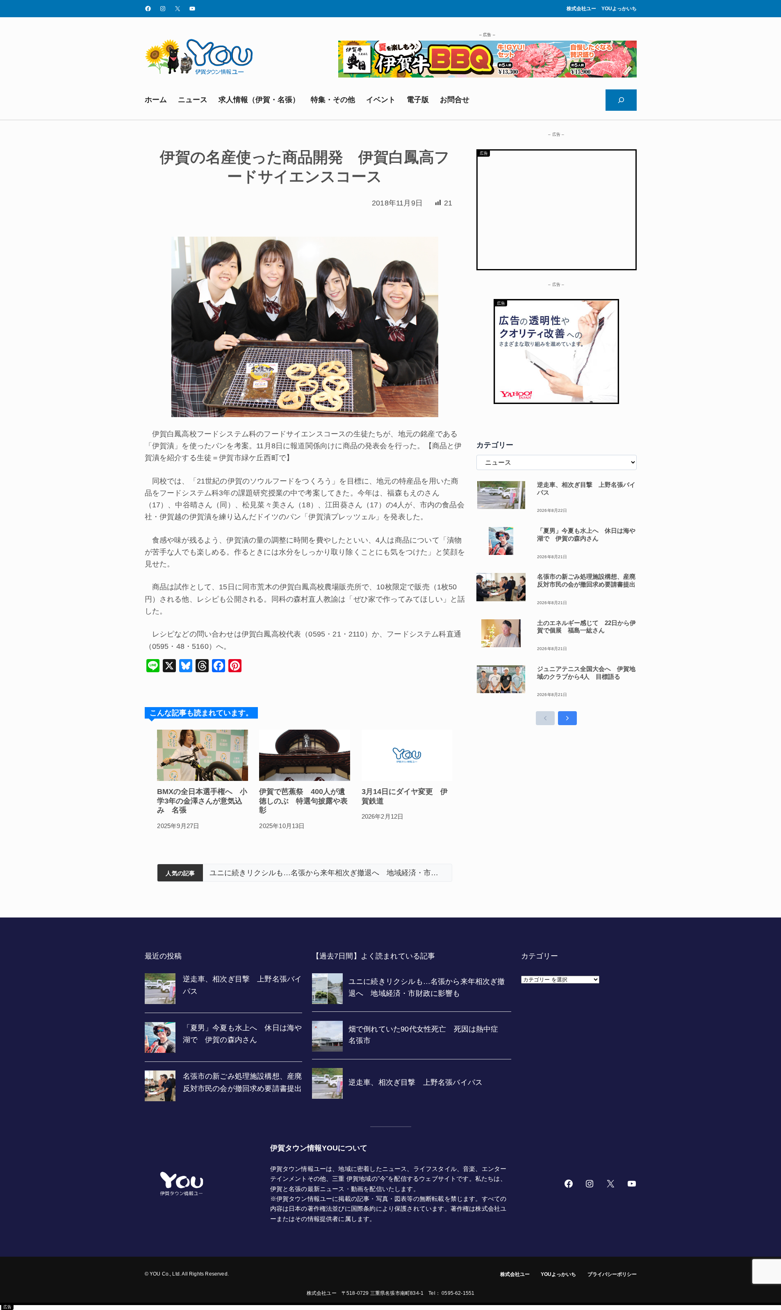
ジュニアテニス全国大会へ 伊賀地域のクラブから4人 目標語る (586, 672)
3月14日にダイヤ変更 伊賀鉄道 (405, 796)
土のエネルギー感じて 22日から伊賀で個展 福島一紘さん (586, 626)
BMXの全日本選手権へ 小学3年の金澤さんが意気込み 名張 (202, 800)
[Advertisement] (556, 208)
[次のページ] (567, 718)
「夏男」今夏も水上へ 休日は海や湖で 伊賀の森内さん (586, 534)
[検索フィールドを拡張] (621, 100)
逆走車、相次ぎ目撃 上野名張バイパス (586, 488)
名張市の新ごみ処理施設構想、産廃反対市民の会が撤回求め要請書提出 (586, 580)
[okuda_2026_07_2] (487, 75)
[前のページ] (545, 718)
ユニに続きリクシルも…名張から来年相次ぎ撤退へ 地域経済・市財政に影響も (327, 873)
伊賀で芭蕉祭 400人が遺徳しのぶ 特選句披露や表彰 (303, 800)
